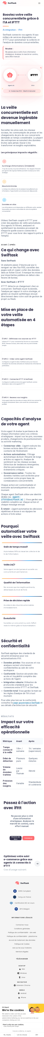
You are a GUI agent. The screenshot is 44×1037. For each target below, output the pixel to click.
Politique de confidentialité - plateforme (22, 936)
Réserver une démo (15, 838)
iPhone (23, 997)
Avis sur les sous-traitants (22, 948)
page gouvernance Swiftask (26, 702)
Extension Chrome (23, 985)
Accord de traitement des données (22, 940)
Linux (23, 977)
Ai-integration (9, 30)
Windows (23, 973)
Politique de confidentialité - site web (22, 932)
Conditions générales (22, 929)
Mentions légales (22, 952)
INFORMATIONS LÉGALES (22, 918)
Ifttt (20, 30)
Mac (23, 969)
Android (23, 993)
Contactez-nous (22, 925)
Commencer (28, 838)
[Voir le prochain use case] (37, 864)
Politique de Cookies (22, 944)
